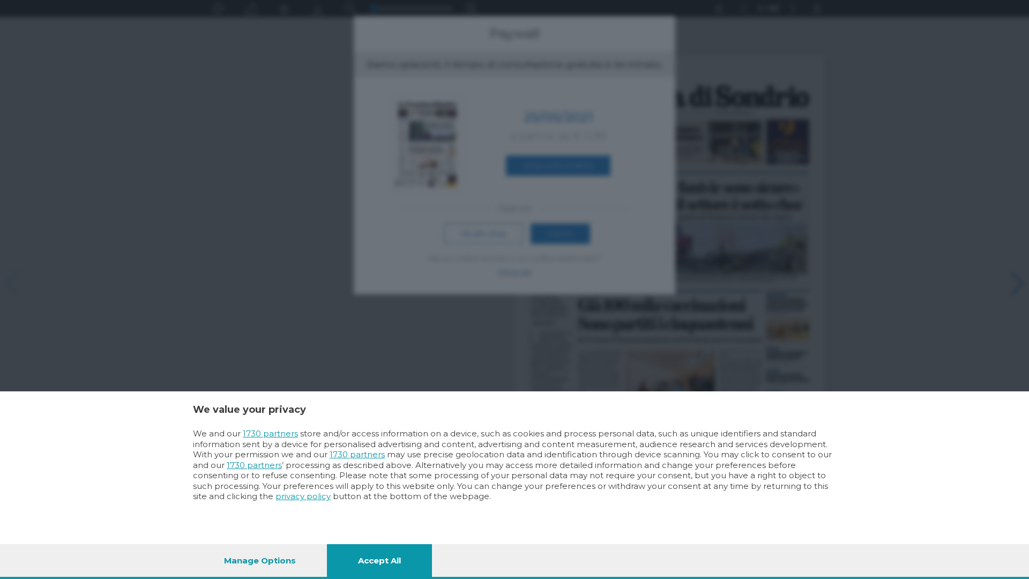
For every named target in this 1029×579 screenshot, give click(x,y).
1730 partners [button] (270, 433)
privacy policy (303, 496)
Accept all (379, 560)
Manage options (260, 560)
